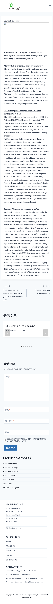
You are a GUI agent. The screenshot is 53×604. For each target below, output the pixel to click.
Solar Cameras (9, 475)
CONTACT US (11, 560)
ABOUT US (10, 546)
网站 (7, 432)
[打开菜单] (50, 6)
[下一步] (45, 332)
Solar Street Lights (10, 463)
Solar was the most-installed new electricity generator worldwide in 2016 (13, 293)
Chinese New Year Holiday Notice (42, 289)
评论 (7, 376)
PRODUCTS (10, 551)
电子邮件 (9, 421)
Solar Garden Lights (11, 467)
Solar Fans (7, 483)
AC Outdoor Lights (11, 487)
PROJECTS (10, 555)
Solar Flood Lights (10, 471)
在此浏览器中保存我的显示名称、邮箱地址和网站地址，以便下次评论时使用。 (26, 440)
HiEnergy (12, 331)
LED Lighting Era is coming (20, 325)
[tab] (21, 346)
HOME (8, 541)
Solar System (8, 479)
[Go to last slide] (7, 332)
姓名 (7, 409)
